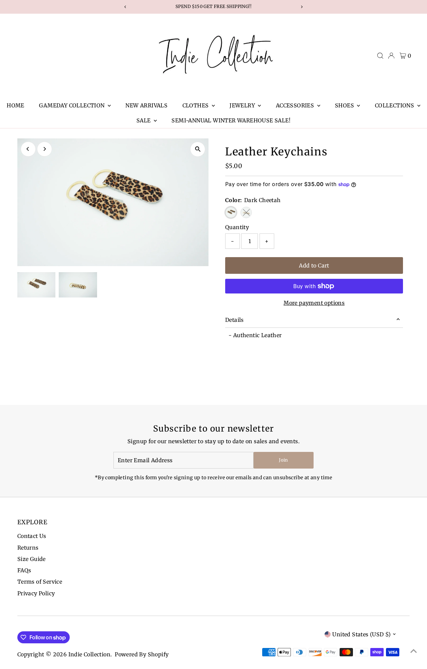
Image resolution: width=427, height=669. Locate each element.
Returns (28, 547)
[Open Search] (380, 56)
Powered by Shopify (141, 654)
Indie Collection (89, 654)
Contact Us (31, 536)
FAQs (24, 570)
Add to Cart (314, 265)
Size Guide (31, 559)
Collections (395, 105)
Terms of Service (39, 581)
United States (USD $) (361, 634)
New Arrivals (146, 105)
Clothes (196, 105)
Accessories (296, 105)
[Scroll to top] (413, 650)
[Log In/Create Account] (391, 56)
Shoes (345, 105)
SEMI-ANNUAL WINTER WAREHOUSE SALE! (231, 120)
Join (283, 460)
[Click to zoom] (197, 149)
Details (234, 319)
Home (15, 105)
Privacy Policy (36, 593)
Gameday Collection (72, 105)
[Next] (44, 148)
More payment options (314, 302)
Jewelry (243, 105)
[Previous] (28, 148)
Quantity (237, 227)
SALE (144, 120)
